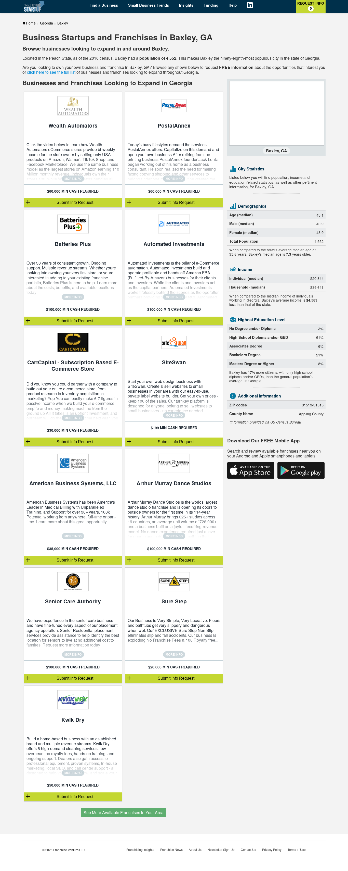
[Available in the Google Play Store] (301, 470)
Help (233, 5)
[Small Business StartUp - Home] (34, 6)
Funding (211, 5)
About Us (195, 849)
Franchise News (171, 849)
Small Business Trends (148, 5)
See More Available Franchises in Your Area (124, 812)
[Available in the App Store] (250, 470)
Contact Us (248, 849)
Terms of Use (297, 849)
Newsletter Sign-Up (221, 849)
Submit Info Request (75, 202)
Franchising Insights (140, 849)
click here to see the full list (51, 72)
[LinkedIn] (253, 5)
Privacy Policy (272, 849)
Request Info (310, 5)
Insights (186, 5)
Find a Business (103, 5)
